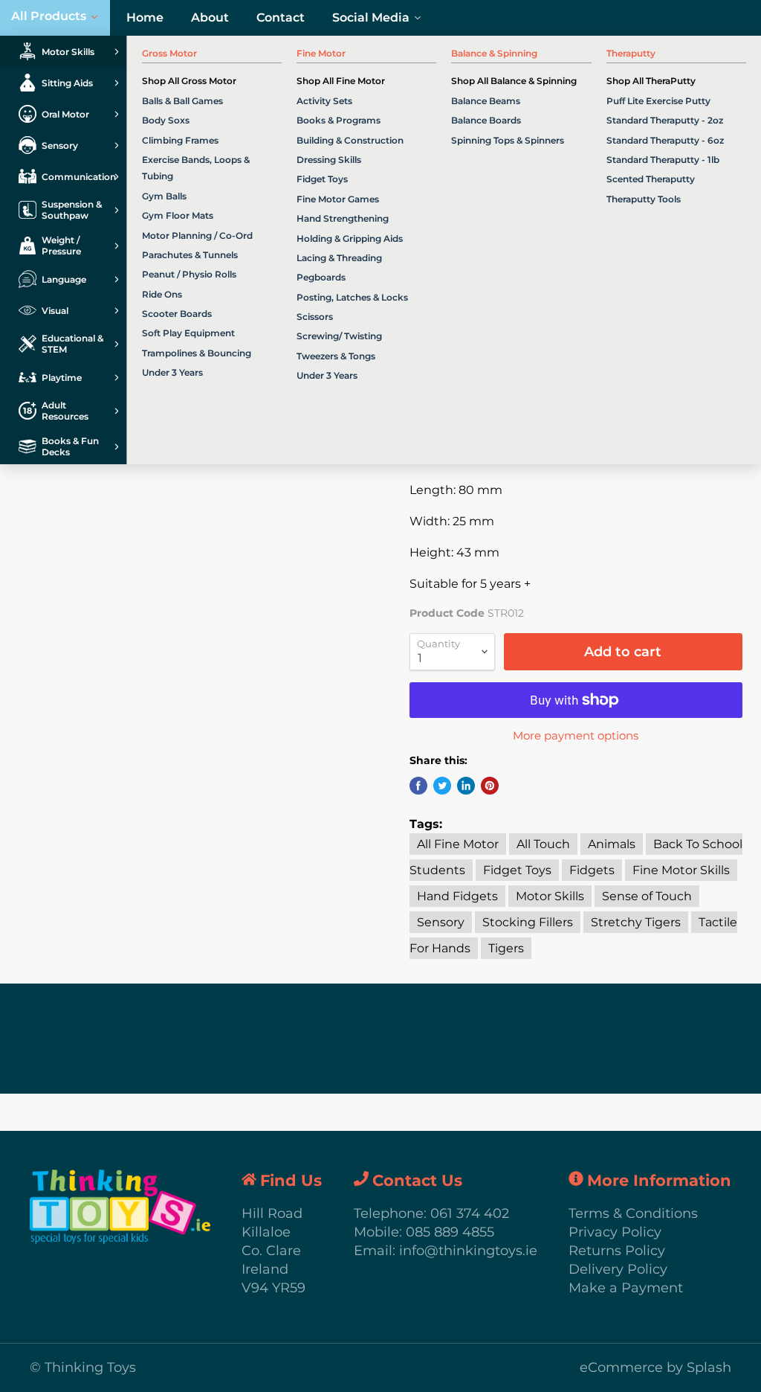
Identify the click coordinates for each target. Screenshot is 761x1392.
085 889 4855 (450, 1232)
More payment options (575, 735)
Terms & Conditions (633, 1213)
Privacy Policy (615, 1232)
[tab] (63, 51)
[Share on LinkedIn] (466, 786)
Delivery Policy (618, 1269)
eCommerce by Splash (655, 1367)
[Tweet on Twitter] (442, 786)
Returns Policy (617, 1250)
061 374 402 (469, 1213)
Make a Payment (626, 1288)
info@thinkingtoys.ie (468, 1250)
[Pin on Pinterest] (490, 786)
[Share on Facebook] (418, 786)
